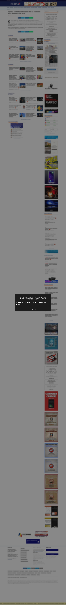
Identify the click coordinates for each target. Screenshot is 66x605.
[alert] (33, 302)
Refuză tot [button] (37, 307)
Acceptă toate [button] (29, 307)
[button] (33, 300)
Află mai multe (35, 299)
